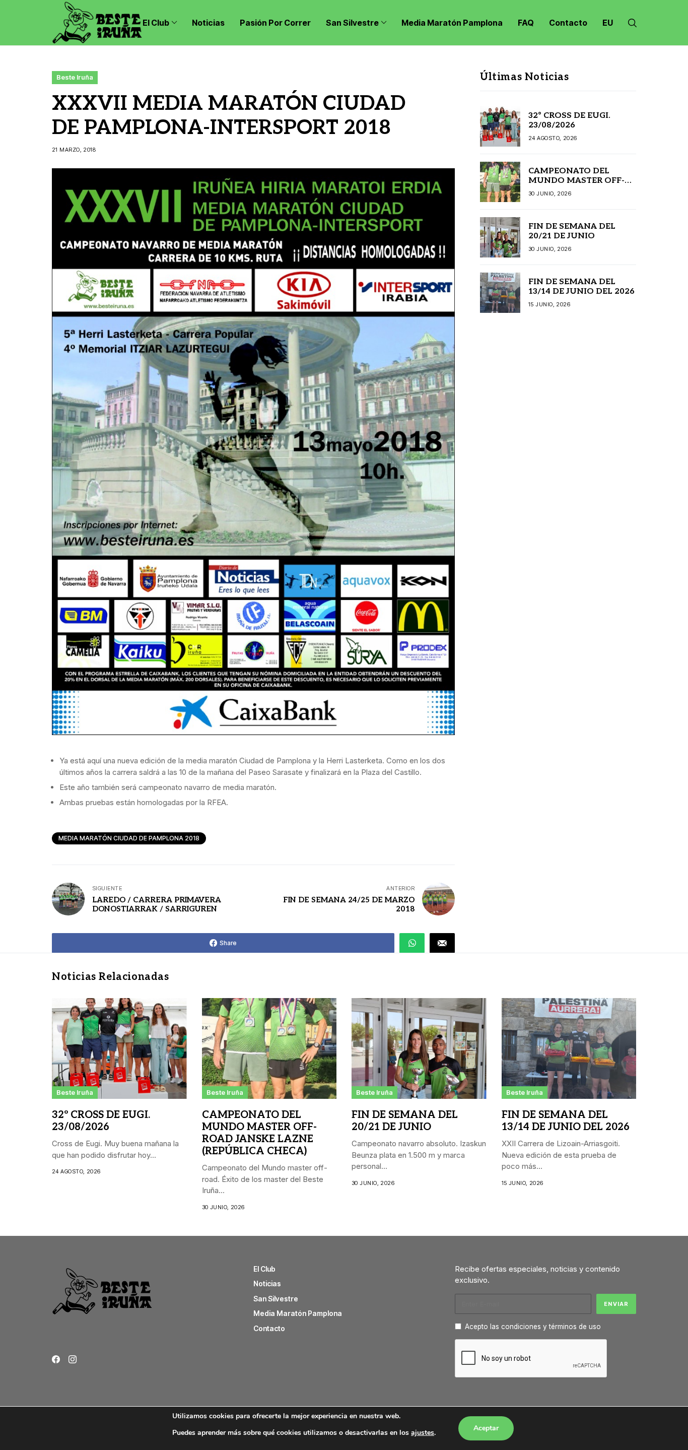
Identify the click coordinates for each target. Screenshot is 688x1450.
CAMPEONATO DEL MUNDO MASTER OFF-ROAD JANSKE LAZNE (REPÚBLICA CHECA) (576, 185)
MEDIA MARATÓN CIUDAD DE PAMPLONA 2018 (128, 838)
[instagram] (72, 1359)
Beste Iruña (74, 77)
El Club (264, 1269)
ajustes (422, 1432)
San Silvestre (275, 1298)
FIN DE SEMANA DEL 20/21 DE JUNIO (571, 231)
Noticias (267, 1283)
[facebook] (56, 1359)
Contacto (269, 1328)
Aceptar (486, 1428)
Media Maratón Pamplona (297, 1313)
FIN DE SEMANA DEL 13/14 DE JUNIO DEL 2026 (581, 286)
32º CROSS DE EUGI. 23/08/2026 (569, 120)
